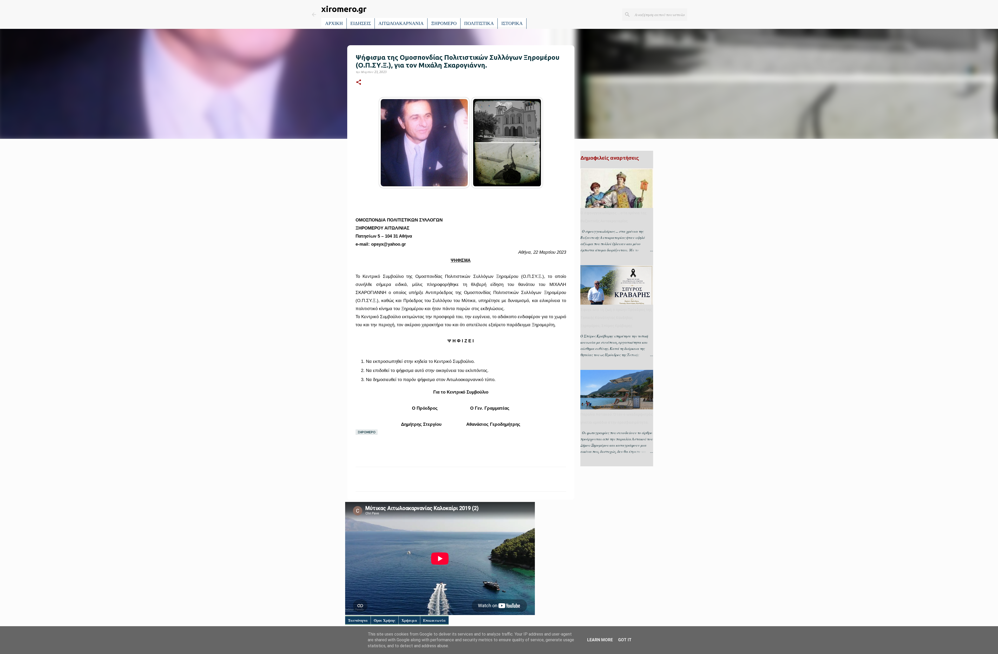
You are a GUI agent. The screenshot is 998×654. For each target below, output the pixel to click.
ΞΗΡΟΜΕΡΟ (444, 23)
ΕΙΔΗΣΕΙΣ (360, 23)
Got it (625, 639)
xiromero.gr (343, 9)
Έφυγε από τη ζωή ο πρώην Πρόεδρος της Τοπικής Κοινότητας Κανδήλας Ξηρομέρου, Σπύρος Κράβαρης (616, 318)
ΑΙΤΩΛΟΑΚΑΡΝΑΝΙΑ (401, 23)
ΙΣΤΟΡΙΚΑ (512, 23)
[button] (359, 82)
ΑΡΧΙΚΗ (334, 23)
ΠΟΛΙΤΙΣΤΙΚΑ (479, 23)
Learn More (600, 639)
